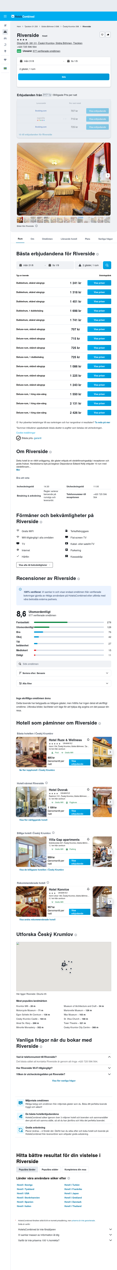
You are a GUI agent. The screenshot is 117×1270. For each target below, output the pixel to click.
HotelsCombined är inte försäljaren (37, 1229)
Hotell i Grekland (73, 1197)
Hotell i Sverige (25, 1184)
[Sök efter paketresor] (5, 45)
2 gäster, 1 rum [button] (27, 69)
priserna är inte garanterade (83, 1220)
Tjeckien (28, 26)
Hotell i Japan (71, 1193)
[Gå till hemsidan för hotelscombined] (23, 16)
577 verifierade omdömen (46, 51)
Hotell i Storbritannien (28, 1197)
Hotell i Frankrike (73, 1189)
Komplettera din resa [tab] (75, 1169)
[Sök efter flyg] (5, 25)
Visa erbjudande (77, 762)
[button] (5, 16)
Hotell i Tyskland (25, 1189)
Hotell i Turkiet (72, 1184)
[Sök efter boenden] (5, 32)
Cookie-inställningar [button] (25, 432)
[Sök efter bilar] (5, 38)
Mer (18, 469)
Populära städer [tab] (50, 1169)
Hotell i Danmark (73, 1201)
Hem (19, 26)
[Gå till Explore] (5, 51)
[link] (37, 770)
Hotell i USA (23, 1193)
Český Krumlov (69, 26)
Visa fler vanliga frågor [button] (64, 1080)
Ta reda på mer (102, 422)
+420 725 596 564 (27, 46)
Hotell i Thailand (73, 1206)
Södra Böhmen (47, 26)
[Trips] (5, 60)
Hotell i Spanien (25, 1201)
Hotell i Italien (24, 1206)
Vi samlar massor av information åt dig (38, 1235)
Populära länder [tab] (27, 1169)
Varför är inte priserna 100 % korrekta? (38, 1240)
